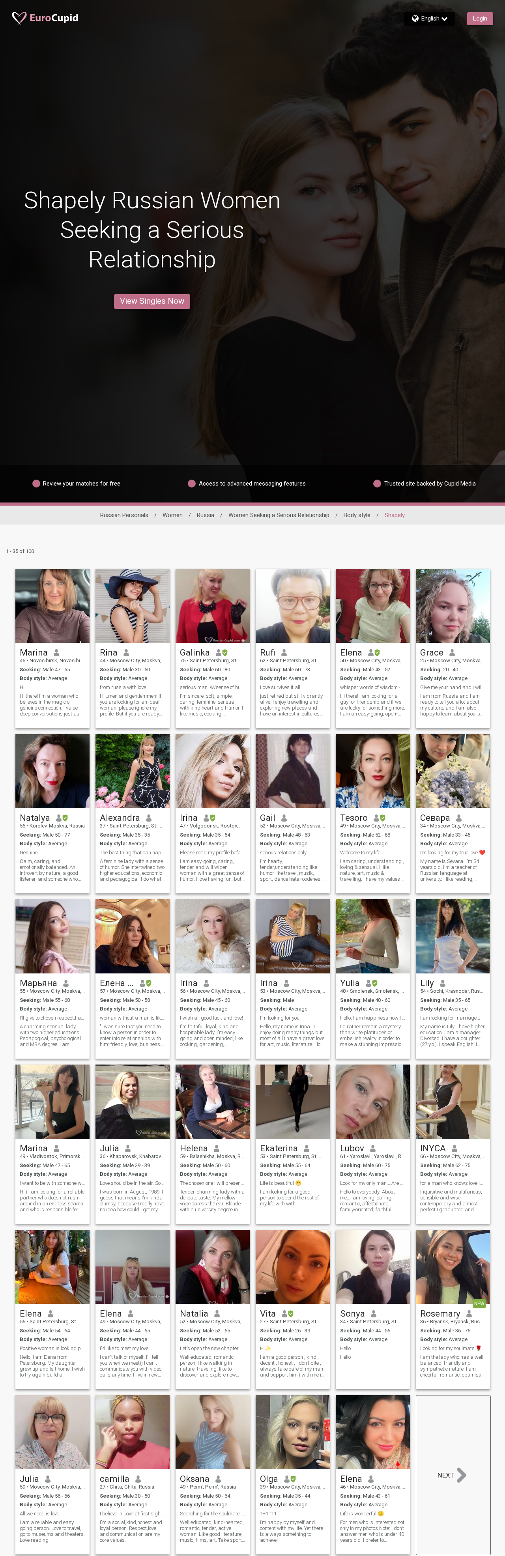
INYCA (433, 1148)
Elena (351, 652)
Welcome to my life (360, 853)
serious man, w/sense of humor (212, 687)
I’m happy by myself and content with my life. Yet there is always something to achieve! (291, 1531)
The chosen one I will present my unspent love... (212, 1183)
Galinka (195, 652)
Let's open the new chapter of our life (212, 1348)
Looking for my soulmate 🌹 (451, 1348)
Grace (431, 652)
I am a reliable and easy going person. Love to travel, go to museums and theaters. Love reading (52, 1531)
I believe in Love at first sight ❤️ (132, 1514)
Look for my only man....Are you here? (373, 1183)
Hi (22, 687)
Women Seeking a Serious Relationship (278, 515)
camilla (114, 1479)
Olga (269, 1479)
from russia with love (123, 687)
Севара (435, 818)
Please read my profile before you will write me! (212, 853)
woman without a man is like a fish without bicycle (132, 1018)
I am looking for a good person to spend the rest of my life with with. (289, 1198)
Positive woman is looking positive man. (52, 1348)
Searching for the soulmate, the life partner (212, 1514)
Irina (189, 818)
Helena (194, 1148)
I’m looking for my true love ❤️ (452, 853)
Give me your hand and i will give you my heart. (453, 687)
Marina (34, 652)
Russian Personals (124, 515)
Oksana (194, 1479)
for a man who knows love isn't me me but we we (453, 1183)
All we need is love (39, 1514)
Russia (205, 515)
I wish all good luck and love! (211, 1018)
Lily (427, 983)
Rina (109, 652)
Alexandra (120, 818)
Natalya (35, 818)
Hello (345, 1348)
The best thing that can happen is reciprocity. (132, 853)
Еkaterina (279, 1148)
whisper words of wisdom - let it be (373, 687)
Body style (357, 515)
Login (480, 18)
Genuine (28, 853)
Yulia (350, 983)
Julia (109, 1148)
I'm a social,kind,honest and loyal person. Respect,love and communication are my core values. (131, 1531)
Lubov (352, 1148)
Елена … (117, 983)
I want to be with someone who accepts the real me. (52, 1183)
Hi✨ (265, 1348)
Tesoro (354, 818)
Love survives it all (280, 687)
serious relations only (283, 853)
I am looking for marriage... (450, 1018)
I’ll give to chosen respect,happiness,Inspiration (52, 1018)
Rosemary (440, 1313)
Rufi (267, 652)
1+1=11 (268, 1514)
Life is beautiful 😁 (280, 1183)
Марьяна (38, 983)
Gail (267, 818)
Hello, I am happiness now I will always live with (373, 1018)
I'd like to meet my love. (125, 1348)
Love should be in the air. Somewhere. (132, 1183)
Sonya (352, 1313)
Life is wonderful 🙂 (362, 1514)
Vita (268, 1313)
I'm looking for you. (280, 1018)
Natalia (194, 1313)
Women (173, 515)
